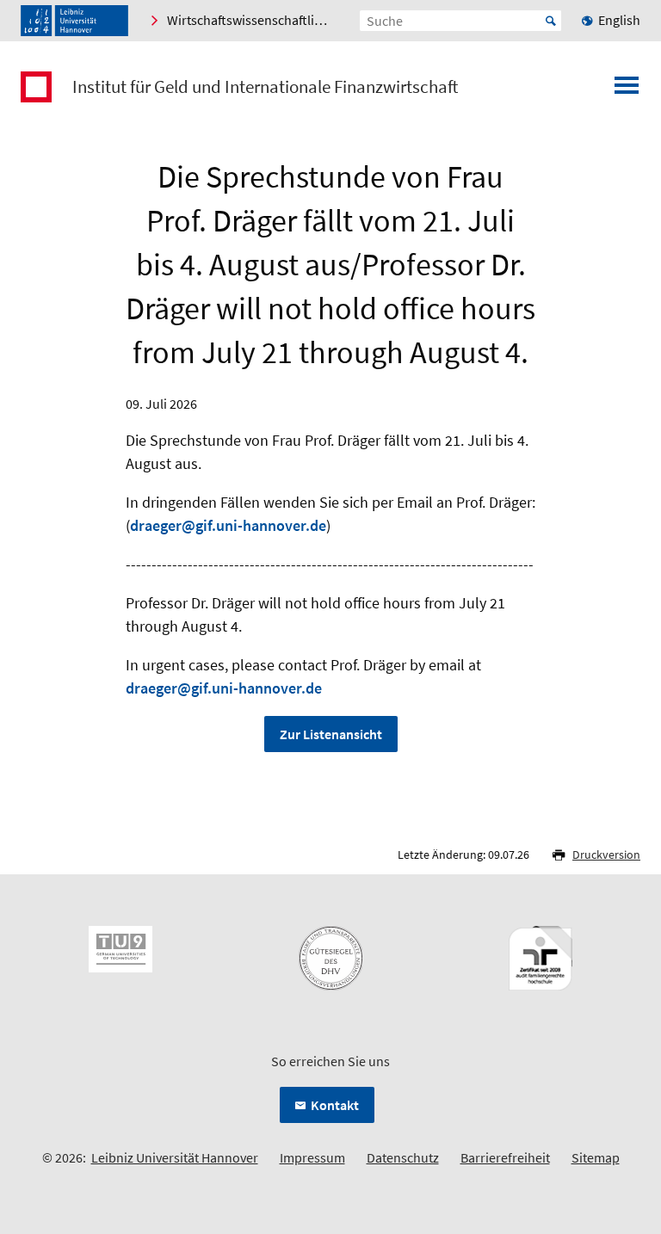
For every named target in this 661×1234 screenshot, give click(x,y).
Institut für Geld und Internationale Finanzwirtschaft (265, 87)
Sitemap (595, 1157)
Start (551, 20)
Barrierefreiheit (505, 1157)
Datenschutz (403, 1157)
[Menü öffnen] (626, 90)
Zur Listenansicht (331, 734)
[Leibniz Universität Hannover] (74, 20)
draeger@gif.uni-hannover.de (228, 525)
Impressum (312, 1157)
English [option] (619, 19)
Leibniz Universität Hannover (174, 1157)
